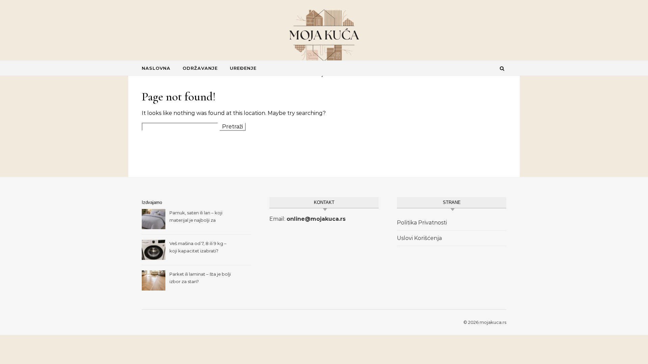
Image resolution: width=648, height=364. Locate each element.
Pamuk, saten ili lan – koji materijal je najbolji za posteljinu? (195, 217)
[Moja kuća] (324, 35)
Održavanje (200, 68)
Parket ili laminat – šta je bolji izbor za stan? (200, 277)
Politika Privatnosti (422, 222)
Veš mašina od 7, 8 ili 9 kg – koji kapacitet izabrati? (197, 247)
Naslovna (156, 68)
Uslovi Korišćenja (419, 238)
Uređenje (243, 68)
